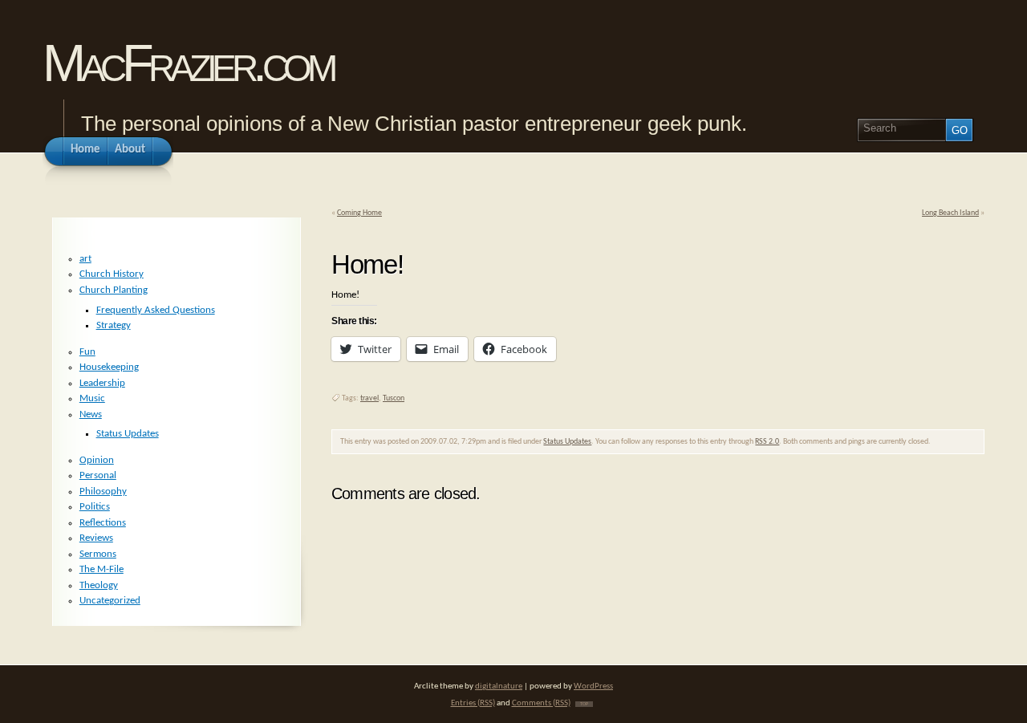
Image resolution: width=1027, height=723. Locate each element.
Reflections (102, 523)
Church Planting (113, 290)
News (90, 414)
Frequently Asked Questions (155, 310)
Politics (94, 507)
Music (92, 398)
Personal (97, 475)
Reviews (96, 538)
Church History (111, 274)
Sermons (97, 554)
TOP (584, 704)
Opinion (96, 460)
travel (369, 398)
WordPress (593, 686)
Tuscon (393, 398)
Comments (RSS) (541, 703)
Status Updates (567, 441)
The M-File (101, 569)
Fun (87, 352)
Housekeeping (109, 367)
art (85, 259)
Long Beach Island (950, 213)
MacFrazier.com (187, 63)
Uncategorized (109, 600)
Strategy (113, 325)
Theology (98, 585)
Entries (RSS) (473, 703)
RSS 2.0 (767, 441)
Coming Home (359, 213)
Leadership (102, 383)
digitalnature (498, 686)
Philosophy (103, 491)
